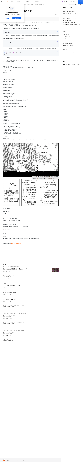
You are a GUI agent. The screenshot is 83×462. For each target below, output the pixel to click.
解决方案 (18, 1)
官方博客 (28, 4)
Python (18, 266)
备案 (71, 1)
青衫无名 (4, 283)
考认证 (32, 4)
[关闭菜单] (2, 2)
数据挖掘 (22, 330)
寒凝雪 (7, 460)
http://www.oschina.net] (16, 243)
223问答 (22, 460)
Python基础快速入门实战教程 (68, 45)
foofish (4, 275)
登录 (80, 1)
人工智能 (22, 305)
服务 (33, 1)
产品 (14, 1)
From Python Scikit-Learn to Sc (68, 52)
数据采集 (12, 305)
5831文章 (17, 460)
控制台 (74, 1)
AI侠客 (4, 339)
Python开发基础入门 (66, 36)
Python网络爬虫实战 (66, 41)
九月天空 (4, 305)
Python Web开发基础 (66, 34)
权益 (21, 1)
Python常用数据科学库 (67, 38)
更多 (79, 31)
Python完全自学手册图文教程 (68, 43)
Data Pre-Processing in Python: (68, 54)
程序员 (7, 275)
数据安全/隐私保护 (13, 266)
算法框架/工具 (23, 313)
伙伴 (30, 1)
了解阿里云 (37, 1)
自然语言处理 (16, 322)
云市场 (27, 1)
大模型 (11, 1)
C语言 (10, 275)
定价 (24, 1)
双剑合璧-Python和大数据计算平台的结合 (70, 57)
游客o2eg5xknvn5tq (6, 266)
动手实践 (24, 4)
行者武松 (4, 290)
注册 (76, 1)
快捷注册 (7, 18)
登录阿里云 (17, 18)
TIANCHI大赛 (36, 4)
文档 (68, 1)
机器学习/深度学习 (17, 305)
